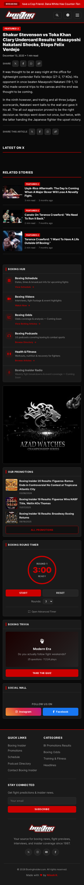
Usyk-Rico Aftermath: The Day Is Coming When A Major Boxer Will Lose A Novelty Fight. (52, 192)
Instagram (25, 711)
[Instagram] (37, 852)
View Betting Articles (26, 323)
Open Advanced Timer (43, 611)
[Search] (57, 15)
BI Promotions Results (57, 745)
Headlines (50, 765)
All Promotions (42, 529)
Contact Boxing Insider (22, 770)
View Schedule (23, 287)
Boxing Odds (52, 752)
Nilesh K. (52, 875)
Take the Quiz (42, 673)
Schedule (14, 757)
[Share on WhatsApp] (31, 64)
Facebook (62, 711)
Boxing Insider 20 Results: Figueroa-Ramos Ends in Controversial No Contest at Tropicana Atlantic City (48, 485)
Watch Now (21, 305)
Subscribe (42, 809)
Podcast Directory (19, 763)
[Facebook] (55, 852)
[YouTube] (46, 852)
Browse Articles (23, 360)
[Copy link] (39, 64)
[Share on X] (15, 64)
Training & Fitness (55, 758)
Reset (60, 593)
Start (23, 593)
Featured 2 (12, 28)
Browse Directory (24, 342)
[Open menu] (77, 15)
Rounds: (36, 601)
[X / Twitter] (28, 852)
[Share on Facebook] (23, 64)
